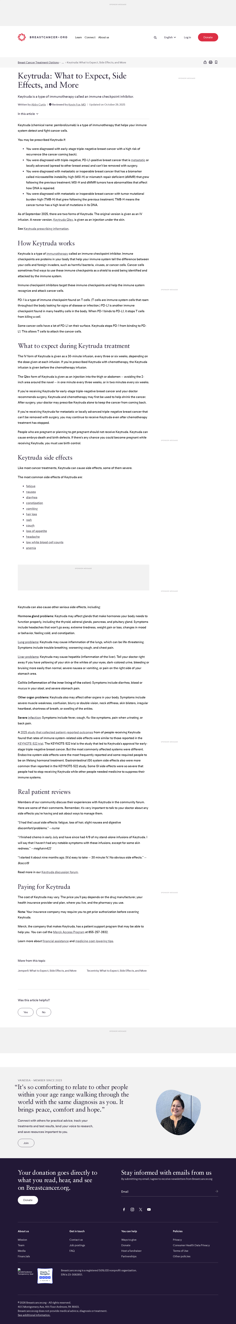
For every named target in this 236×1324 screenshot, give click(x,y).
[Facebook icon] (123, 1209)
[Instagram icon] (132, 1209)
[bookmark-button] (216, 62)
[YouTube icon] (148, 1209)
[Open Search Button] (155, 37)
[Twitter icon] (140, 1209)
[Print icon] (211, 62)
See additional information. (34, 1315)
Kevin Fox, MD (77, 104)
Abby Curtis (38, 104)
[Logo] (42, 37)
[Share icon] (205, 62)
